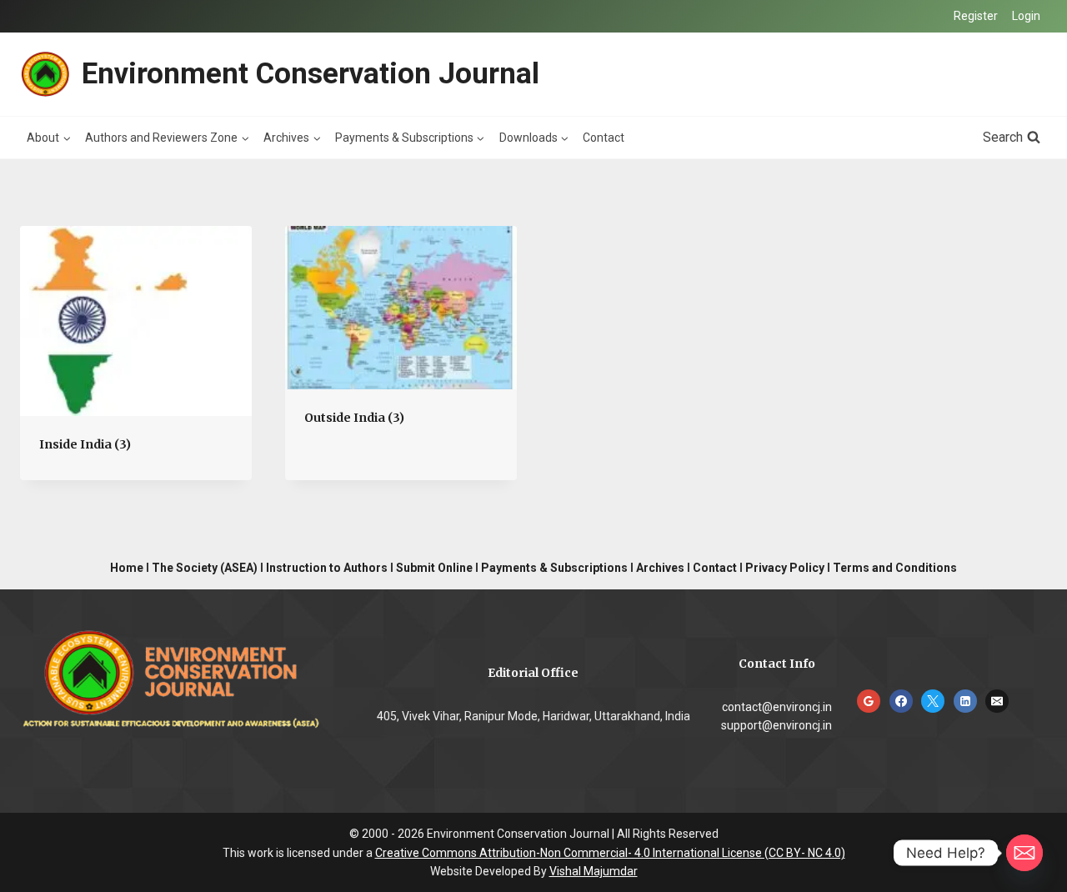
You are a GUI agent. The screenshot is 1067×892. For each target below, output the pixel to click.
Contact (603, 137)
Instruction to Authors (327, 567)
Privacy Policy (784, 567)
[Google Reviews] (868, 701)
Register (976, 16)
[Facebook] (901, 701)
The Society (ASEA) (205, 567)
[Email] (997, 701)
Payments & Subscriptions (554, 567)
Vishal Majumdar (593, 871)
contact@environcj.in (777, 707)
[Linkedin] (965, 701)
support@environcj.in (776, 725)
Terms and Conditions (895, 567)
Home (126, 567)
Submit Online (434, 567)
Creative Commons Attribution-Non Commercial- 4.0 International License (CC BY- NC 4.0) (610, 852)
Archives (660, 567)
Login (1026, 16)
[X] (932, 701)
